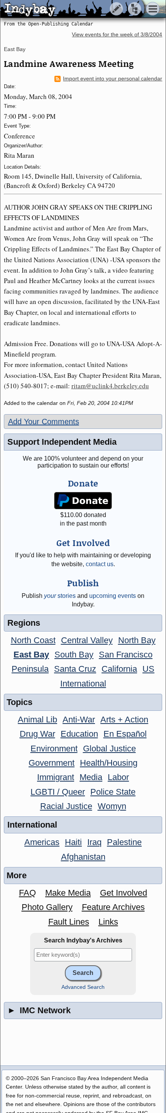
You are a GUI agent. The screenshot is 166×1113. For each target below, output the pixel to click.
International (83, 683)
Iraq (94, 842)
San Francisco (125, 654)
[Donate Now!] (83, 500)
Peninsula (30, 669)
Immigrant (55, 777)
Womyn (112, 806)
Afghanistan (83, 857)
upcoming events (112, 595)
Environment (54, 748)
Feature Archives (113, 907)
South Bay (73, 654)
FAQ (27, 893)
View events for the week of (117, 35)
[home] (72, 9)
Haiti (73, 842)
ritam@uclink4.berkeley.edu (110, 385)
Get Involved (123, 893)
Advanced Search (83, 987)
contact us (99, 564)
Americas (41, 842)
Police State (113, 792)
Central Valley (87, 640)
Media (91, 777)
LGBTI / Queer (57, 792)
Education (79, 734)
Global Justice (109, 748)
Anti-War (79, 719)
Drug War (37, 734)
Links (108, 922)
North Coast (33, 640)
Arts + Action (124, 719)
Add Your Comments (43, 421)
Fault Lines (68, 922)
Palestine (124, 842)
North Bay (137, 640)
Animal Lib (37, 719)
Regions (23, 623)
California (119, 669)
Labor (118, 777)
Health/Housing (108, 763)
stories (60, 595)
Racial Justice (66, 806)
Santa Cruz (75, 669)
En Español (125, 734)
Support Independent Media (62, 442)
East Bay (14, 49)
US (148, 669)
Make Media (68, 893)
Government (52, 763)
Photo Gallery (47, 907)
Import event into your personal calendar (112, 79)
